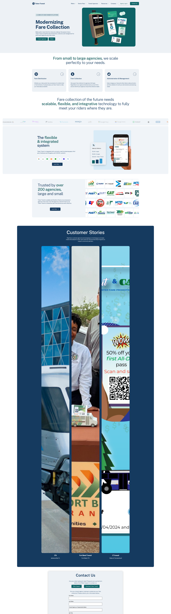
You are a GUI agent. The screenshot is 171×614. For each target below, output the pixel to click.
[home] (38, 3)
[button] (73, 3)
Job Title (71, 613)
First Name (71, 595)
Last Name (71, 601)
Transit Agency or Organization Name (77, 607)
